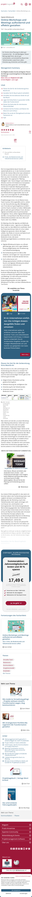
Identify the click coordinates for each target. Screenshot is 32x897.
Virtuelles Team (8, 660)
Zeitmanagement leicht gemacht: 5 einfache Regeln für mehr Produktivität (17, 740)
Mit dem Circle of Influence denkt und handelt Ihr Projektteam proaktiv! (16, 761)
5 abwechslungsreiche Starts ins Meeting (15, 758)
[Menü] (30, 4)
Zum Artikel (8, 647)
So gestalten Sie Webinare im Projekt (16, 468)
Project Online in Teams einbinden (15, 743)
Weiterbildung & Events (11, 835)
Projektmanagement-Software (13, 839)
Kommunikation (8, 665)
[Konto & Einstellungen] (26, 4)
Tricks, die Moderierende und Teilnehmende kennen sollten (14, 158)
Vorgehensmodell (8, 668)
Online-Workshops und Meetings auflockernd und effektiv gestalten (16, 637)
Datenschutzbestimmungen (23, 876)
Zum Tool (27, 784)
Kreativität (6, 671)
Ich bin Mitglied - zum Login (9, 80)
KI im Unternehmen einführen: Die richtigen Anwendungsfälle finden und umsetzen (17, 322)
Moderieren (7, 662)
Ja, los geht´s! (16, 603)
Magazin (5, 825)
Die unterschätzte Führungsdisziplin (9, 804)
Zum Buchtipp (25, 808)
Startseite (4, 11)
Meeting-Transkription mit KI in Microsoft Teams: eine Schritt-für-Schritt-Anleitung (15, 750)
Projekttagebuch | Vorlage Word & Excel (15, 779)
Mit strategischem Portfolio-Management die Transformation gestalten (15, 725)
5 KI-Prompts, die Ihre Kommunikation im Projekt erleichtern (16, 745)
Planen (17, 816)
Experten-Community (10, 832)
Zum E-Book (26, 708)
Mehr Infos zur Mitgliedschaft (10, 78)
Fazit (4, 118)
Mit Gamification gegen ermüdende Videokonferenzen (16, 754)
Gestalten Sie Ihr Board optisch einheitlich (16, 93)
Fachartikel (11, 11)
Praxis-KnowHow (8, 828)
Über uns (5, 842)
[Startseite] (8, 4)
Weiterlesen (24, 487)
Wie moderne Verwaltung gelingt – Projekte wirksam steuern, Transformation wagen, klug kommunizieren (15, 702)
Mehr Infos (25, 354)
